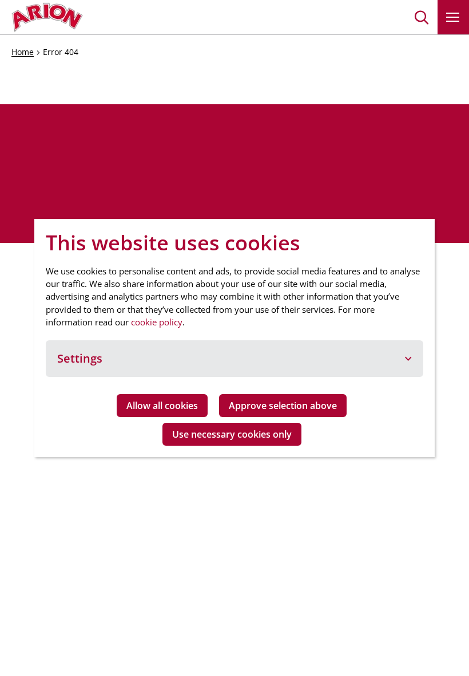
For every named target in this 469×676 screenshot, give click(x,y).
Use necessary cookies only (232, 434)
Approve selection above (283, 405)
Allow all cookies (162, 405)
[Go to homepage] (47, 17)
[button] (422, 17)
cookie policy (156, 322)
